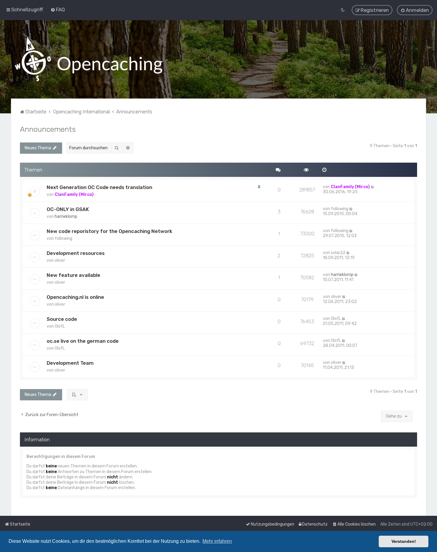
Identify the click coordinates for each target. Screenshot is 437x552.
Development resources (76, 253)
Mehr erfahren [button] (217, 541)
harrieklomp (66, 216)
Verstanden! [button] (404, 541)
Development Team (70, 363)
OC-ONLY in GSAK (68, 209)
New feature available (73, 275)
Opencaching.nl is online (75, 297)
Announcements (48, 129)
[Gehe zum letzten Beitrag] (373, 186)
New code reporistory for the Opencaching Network (109, 231)
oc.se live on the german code (83, 341)
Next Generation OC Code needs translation (99, 187)
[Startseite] (88, 59)
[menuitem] (57, 9)
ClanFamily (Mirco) (74, 194)
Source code (62, 319)
